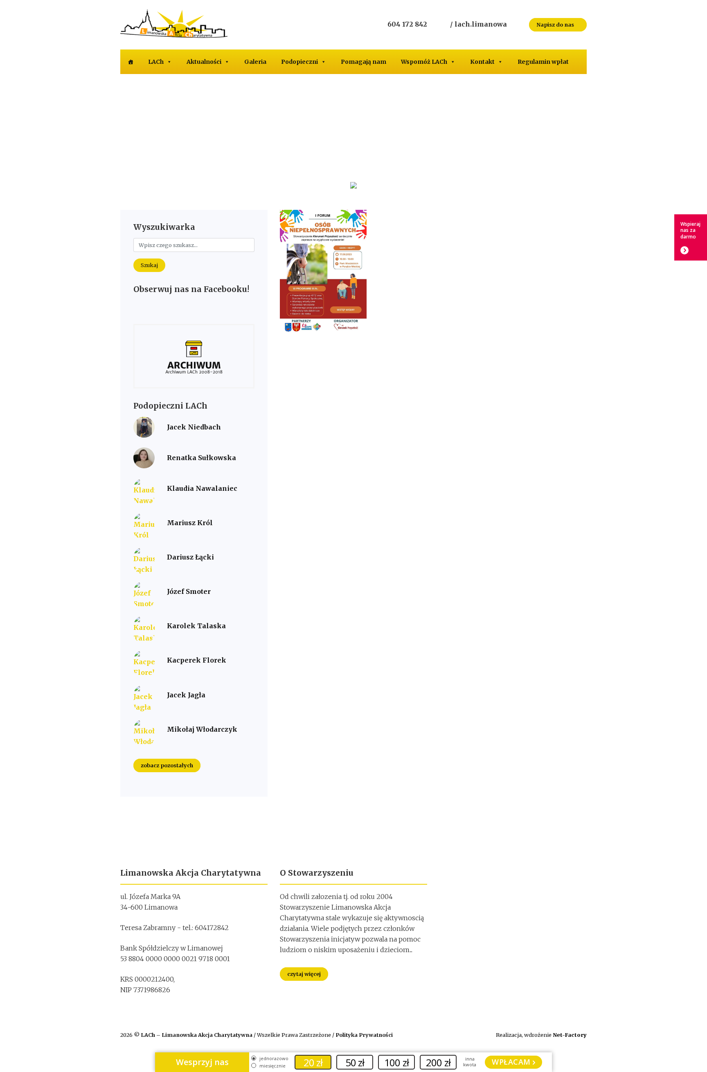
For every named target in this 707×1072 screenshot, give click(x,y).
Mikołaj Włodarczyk (202, 729)
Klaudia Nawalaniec (202, 488)
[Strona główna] (130, 61)
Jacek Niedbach (194, 427)
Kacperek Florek (196, 660)
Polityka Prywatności (364, 1035)
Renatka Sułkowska (201, 458)
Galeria (255, 61)
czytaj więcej (304, 974)
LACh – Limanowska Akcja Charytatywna (197, 1035)
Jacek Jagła (186, 695)
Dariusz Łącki (190, 557)
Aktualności (204, 61)
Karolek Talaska (196, 626)
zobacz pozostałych (167, 765)
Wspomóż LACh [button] (424, 61)
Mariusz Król (190, 523)
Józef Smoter (189, 591)
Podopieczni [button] (299, 61)
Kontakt (482, 61)
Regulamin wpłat (543, 61)
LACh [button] (156, 61)
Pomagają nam (363, 61)
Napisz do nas (555, 24)
